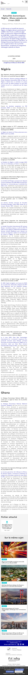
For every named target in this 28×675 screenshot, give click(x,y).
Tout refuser (10, 671)
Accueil (2, 9)
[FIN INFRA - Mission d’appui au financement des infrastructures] (14, 659)
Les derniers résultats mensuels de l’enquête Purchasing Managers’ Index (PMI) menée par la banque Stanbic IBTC (14, 204)
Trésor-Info (8, 9)
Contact (10, 664)
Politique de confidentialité (9, 665)
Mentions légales (16, 664)
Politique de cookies (20, 665)
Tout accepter (19, 669)
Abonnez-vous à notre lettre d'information (14, 642)
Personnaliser (18, 671)
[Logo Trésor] (12, 4)
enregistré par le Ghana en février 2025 (14, 62)
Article (14, 12)
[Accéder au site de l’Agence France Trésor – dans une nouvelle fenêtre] (14, 649)
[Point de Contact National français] (14, 654)
